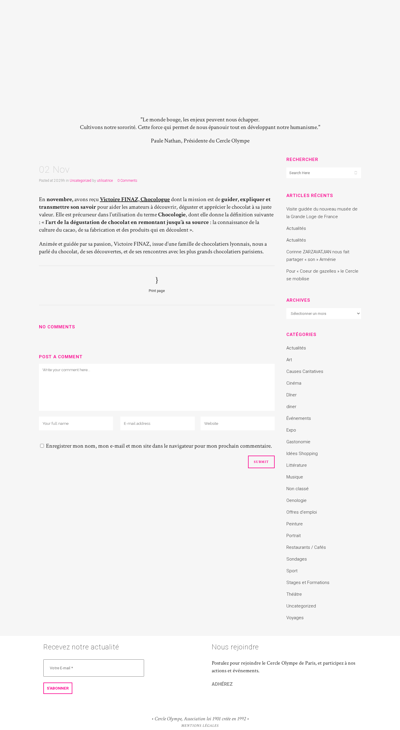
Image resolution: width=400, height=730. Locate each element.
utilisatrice (105, 181)
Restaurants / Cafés (306, 547)
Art (289, 359)
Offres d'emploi (301, 512)
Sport (292, 570)
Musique (294, 477)
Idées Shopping (302, 453)
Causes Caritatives (304, 371)
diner (291, 406)
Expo (291, 430)
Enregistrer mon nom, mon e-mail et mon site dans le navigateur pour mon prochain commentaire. (159, 446)
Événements (298, 418)
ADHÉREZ (222, 684)
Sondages (296, 559)
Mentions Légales (200, 725)
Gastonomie (298, 441)
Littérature (296, 465)
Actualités (296, 228)
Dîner (291, 395)
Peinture (294, 524)
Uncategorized (80, 181)
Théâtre (294, 594)
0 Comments (127, 181)
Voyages (295, 617)
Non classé (297, 488)
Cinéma (293, 383)
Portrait (293, 535)
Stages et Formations (307, 582)
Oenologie (296, 500)
